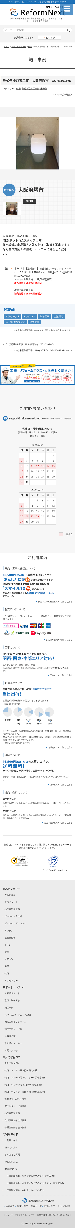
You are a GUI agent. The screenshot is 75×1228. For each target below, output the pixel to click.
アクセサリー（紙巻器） (17, 1106)
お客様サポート (12, 993)
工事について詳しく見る (61, 675)
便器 (30, 47)
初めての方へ (11, 1147)
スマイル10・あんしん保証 (18, 1015)
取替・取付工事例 (18, 47)
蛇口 (7, 973)
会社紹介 (10, 1206)
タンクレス (29, 316)
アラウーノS (12, 316)
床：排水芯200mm (15, 322)
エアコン (9, 959)
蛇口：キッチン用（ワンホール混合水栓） (25, 1077)
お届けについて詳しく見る (60, 747)
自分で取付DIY (12, 1063)
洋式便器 (34, 322)
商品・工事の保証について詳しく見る (55, 601)
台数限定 (58, 316)
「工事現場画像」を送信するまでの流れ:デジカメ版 (30, 1176)
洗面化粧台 (10, 937)
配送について (11, 1169)
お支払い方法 (11, 1161)
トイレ (8, 945)
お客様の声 (10, 1036)
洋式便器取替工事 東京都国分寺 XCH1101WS (29, 344)
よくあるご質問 (12, 1154)
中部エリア (49, 1206)
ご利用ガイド (11, 1140)
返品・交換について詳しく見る (58, 823)
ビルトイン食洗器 (13, 916)
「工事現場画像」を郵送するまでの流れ (24, 1190)
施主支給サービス (13, 1029)
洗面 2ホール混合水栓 (15, 1099)
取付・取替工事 (12, 1000)
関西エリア (36, 1206)
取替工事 (44, 316)
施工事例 (9, 1007)
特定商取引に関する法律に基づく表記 (53, 1215)
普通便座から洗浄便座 (15, 1127)
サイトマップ (11, 1215)
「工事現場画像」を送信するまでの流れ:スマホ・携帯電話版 (34, 1183)
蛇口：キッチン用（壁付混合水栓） (22, 1070)
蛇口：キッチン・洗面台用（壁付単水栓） (25, 1092)
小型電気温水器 (12, 909)
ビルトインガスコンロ (15, 923)
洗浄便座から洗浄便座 (15, 1120)
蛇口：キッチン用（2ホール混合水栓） (24, 1084)
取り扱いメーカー (13, 1043)
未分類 (43, 88)
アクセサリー (11, 980)
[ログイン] (49, 38)
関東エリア (22, 1206)
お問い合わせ (11, 1050)
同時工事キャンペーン (15, 1022)
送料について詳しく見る (61, 784)
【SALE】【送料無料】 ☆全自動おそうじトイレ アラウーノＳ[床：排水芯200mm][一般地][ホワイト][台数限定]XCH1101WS (43, 272)
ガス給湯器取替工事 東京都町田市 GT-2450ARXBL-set (41, 350)
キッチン (9, 930)
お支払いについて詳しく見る (59, 640)
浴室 (7, 966)
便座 (7, 952)
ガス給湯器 (10, 895)
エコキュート (11, 902)
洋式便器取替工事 (23, 290)
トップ (6, 47)
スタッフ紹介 (64, 1206)
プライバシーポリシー (27, 1215)
